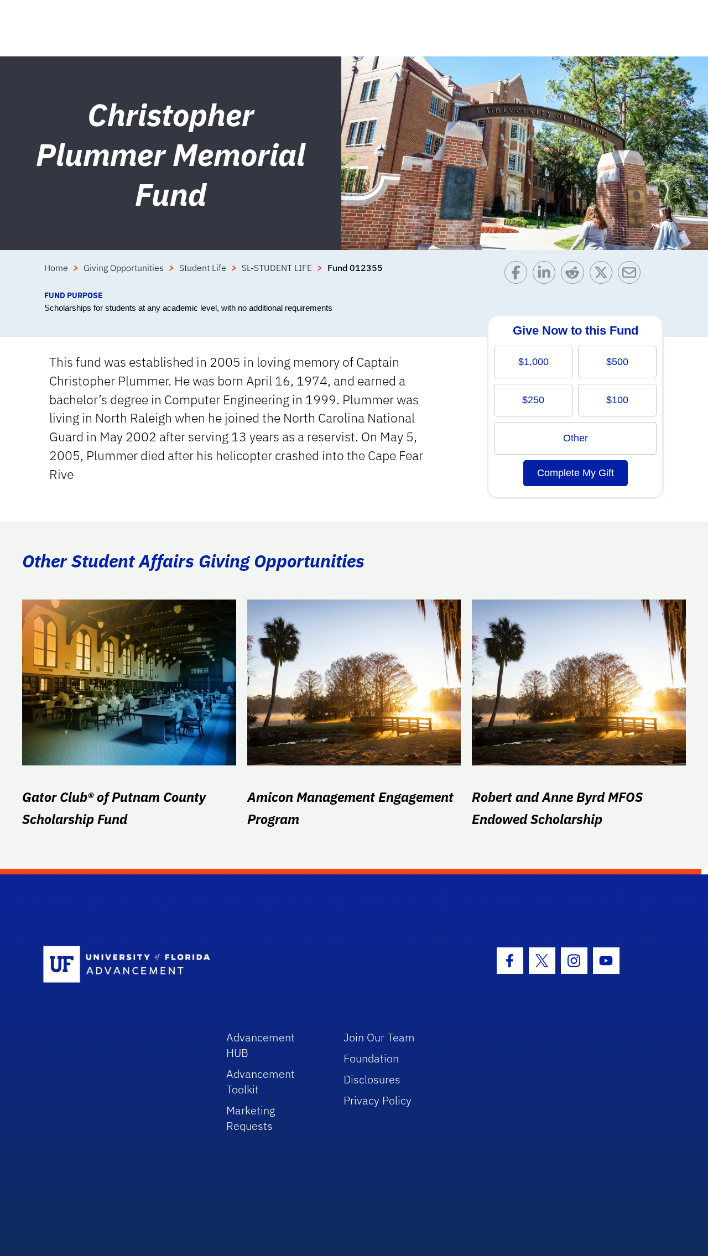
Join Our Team (379, 1037)
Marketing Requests (250, 1118)
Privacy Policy (377, 1100)
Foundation (371, 1058)
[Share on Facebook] (518, 275)
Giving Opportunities (124, 267)
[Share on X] (604, 275)
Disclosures (371, 1079)
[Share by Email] (632, 275)
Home (56, 267)
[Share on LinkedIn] (547, 275)
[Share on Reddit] (575, 275)
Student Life (202, 267)
